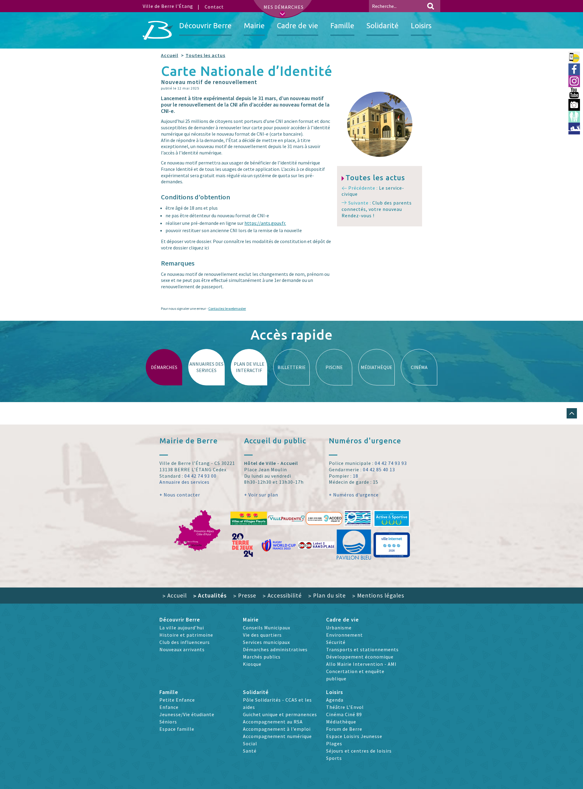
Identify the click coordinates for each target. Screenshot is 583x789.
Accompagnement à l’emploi (277, 729)
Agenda (334, 700)
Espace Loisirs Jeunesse (354, 736)
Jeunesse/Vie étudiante (186, 714)
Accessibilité (282, 595)
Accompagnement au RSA (273, 722)
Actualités (210, 595)
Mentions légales (378, 595)
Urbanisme (339, 628)
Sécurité (336, 642)
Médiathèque (341, 722)
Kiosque (252, 664)
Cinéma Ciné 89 (344, 714)
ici (206, 248)
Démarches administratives (275, 649)
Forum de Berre (344, 729)
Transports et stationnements (362, 649)
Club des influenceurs (184, 642)
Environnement (344, 635)
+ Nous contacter (179, 495)
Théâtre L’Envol (345, 707)
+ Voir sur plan (261, 495)
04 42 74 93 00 (200, 476)
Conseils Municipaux (266, 628)
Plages (334, 743)
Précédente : (373, 191)
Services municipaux (266, 642)
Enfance (169, 707)
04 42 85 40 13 (379, 469)
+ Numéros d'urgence (354, 495)
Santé (250, 751)
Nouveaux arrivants (182, 649)
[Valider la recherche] (430, 6)
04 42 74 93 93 (391, 463)
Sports (334, 758)
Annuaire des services (184, 482)
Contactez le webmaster (227, 308)
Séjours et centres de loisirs (359, 751)
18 (355, 476)
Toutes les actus (205, 55)
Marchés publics (262, 657)
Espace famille (176, 729)
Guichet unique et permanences (280, 714)
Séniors (168, 722)
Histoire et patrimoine (186, 635)
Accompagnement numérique (277, 736)
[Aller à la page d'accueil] (158, 30)
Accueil (169, 55)
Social (250, 743)
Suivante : (377, 209)
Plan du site (327, 595)
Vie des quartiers (262, 635)
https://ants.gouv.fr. (265, 223)
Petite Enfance (177, 700)
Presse (244, 595)
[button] (572, 413)
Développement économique (360, 657)
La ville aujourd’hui (181, 628)
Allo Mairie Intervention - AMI (361, 664)
